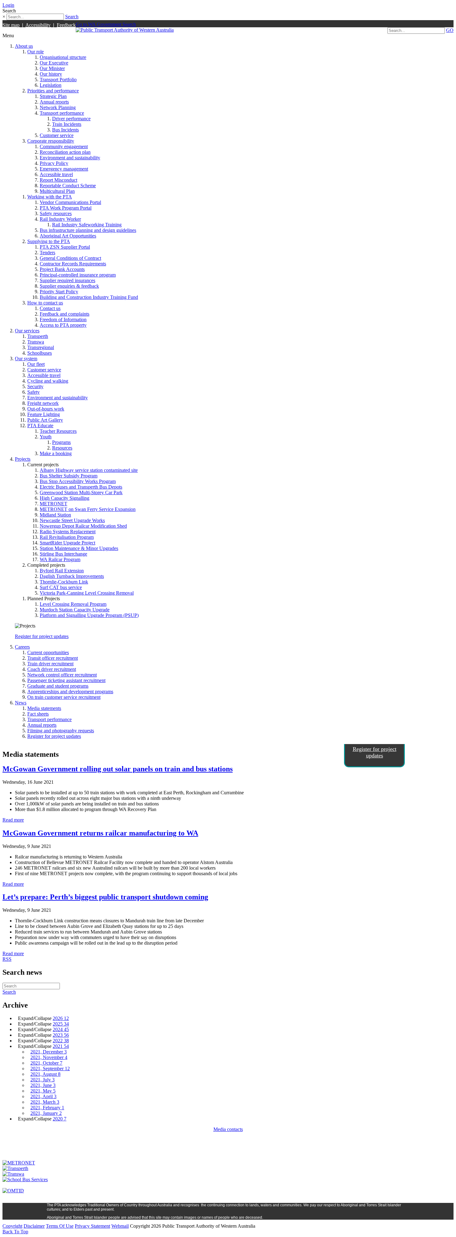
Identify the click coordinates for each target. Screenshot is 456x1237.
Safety (33, 392)
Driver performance (71, 118)
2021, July (42, 1079)
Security (35, 386)
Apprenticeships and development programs (70, 691)
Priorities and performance (53, 90)
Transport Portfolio (58, 79)
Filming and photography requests (60, 730)
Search (71, 16)
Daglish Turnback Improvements (72, 576)
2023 (61, 1035)
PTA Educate (40, 425)
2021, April (43, 1096)
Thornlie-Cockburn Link (64, 581)
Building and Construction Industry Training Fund (89, 297)
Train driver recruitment (50, 663)
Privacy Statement (92, 1226)
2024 (61, 1029)
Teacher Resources (58, 431)
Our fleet (36, 364)
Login (8, 5)
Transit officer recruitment (52, 658)
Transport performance (62, 113)
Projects (22, 459)
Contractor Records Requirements (73, 263)
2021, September (50, 1068)
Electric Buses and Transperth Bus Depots (81, 487)
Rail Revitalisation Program (67, 537)
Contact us (50, 308)
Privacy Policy (54, 163)
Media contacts (228, 1129)
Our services (27, 330)
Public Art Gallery (45, 420)
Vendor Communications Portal (70, 202)
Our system (26, 358)
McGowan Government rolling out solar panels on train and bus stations (117, 769)
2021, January (46, 1113)
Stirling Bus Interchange (63, 553)
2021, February (47, 1107)
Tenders (47, 252)
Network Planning (58, 107)
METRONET (53, 503)
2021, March (44, 1102)
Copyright (12, 1226)
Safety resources (56, 213)
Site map (11, 25)
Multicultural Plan (57, 191)
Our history (51, 74)
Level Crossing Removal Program (73, 604)
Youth (45, 436)
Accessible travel (56, 174)
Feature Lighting (43, 414)
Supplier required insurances (67, 280)
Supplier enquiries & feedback (69, 286)
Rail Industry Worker (60, 219)
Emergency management (64, 168)
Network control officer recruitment (62, 674)
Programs (61, 442)
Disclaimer (34, 1226)
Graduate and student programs (57, 686)
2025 (61, 1023)
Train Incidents (66, 124)
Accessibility (38, 25)
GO (450, 30)
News (20, 702)
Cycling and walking (47, 381)
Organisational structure (63, 57)
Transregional (40, 347)
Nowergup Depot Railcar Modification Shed (83, 526)
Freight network (43, 403)
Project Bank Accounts (62, 269)
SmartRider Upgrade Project (67, 542)
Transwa (35, 341)
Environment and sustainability (70, 157)
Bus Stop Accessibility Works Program (78, 481)
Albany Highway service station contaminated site (89, 470)
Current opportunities (48, 652)
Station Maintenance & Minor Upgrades (79, 548)
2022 (61, 1040)
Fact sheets (38, 713)
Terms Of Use (60, 1226)
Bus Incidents (65, 129)
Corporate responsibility (50, 141)
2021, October (46, 1063)
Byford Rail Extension (62, 570)
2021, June (43, 1085)
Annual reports (54, 101)
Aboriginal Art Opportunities (68, 235)
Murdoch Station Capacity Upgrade (75, 609)
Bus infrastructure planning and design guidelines (88, 230)
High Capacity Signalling (64, 498)
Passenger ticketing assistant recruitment (66, 680)
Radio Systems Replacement (68, 531)
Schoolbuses (39, 353)
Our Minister (52, 68)
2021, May (43, 1090)
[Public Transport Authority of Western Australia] (125, 30)
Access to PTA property (63, 325)
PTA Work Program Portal (66, 208)
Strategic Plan (53, 96)
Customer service (57, 135)
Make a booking (56, 453)
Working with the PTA (49, 196)
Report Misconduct (58, 180)
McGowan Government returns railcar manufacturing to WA (100, 833)
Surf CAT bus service (61, 587)
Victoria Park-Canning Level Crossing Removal (87, 593)
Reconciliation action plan (65, 152)
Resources (62, 447)
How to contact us (45, 302)
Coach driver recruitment (51, 669)
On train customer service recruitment (64, 697)
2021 (61, 1046)
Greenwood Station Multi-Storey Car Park (81, 492)
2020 (59, 1118)
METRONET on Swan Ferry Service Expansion (88, 509)
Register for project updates (42, 636)
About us (24, 46)
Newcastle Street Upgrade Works (72, 520)
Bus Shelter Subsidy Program (68, 475)
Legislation (50, 85)
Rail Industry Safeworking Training (87, 224)
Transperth (37, 336)
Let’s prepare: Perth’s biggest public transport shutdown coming (105, 897)
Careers (22, 647)
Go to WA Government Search (106, 24)
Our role (35, 51)
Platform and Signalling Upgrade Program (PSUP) (89, 615)
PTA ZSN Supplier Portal (65, 247)
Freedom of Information (63, 319)
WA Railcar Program (60, 559)
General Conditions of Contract (70, 258)
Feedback (66, 25)
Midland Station (55, 514)
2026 (61, 1018)
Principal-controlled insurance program (78, 274)
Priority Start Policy (59, 291)
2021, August (45, 1074)
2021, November (48, 1057)
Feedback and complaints (64, 314)
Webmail (120, 1226)
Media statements (44, 708)
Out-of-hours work (45, 408)
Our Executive (54, 62)
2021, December (48, 1051)
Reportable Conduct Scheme (68, 185)
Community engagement (64, 146)
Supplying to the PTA (48, 241)
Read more (13, 819)
